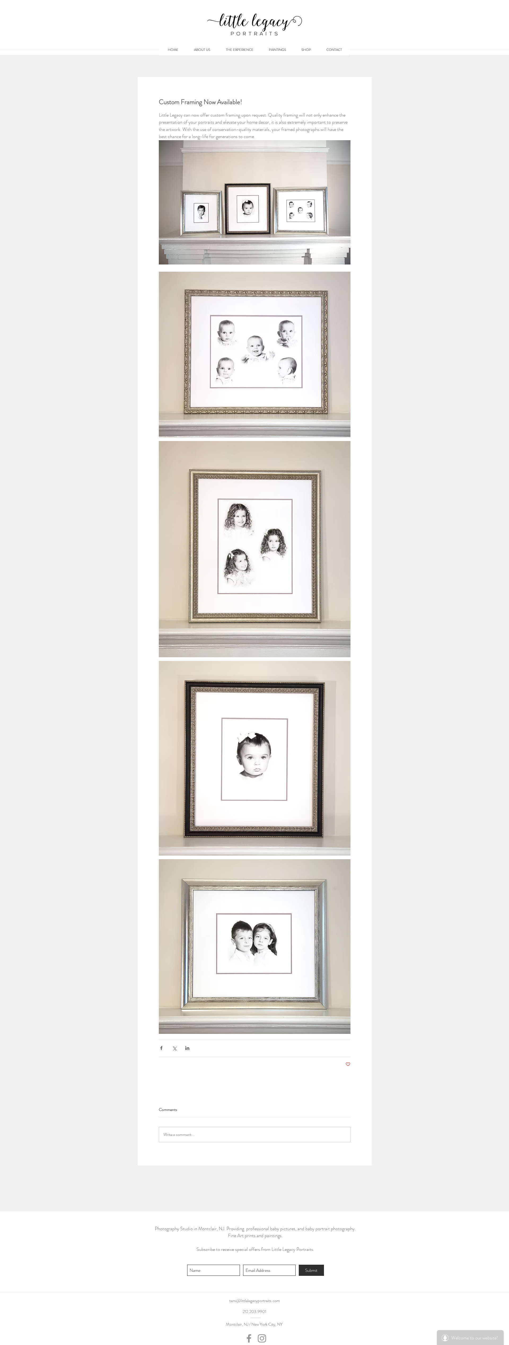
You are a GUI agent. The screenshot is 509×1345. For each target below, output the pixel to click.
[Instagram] (261, 1338)
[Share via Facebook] (161, 1048)
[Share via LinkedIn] (187, 1048)
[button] (306, 50)
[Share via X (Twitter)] (174, 1048)
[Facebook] (248, 1338)
